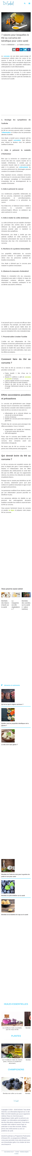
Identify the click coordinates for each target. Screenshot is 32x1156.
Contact (17, 1151)
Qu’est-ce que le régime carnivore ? (12, 704)
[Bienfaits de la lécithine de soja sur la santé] (8, 906)
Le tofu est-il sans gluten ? (9, 744)
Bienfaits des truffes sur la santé (12, 1093)
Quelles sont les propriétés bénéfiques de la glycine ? (15, 724)
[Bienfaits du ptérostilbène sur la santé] (8, 887)
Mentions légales (24, 1151)
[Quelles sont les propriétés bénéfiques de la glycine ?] (8, 715)
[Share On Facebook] (29, 49)
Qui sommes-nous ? (9, 1151)
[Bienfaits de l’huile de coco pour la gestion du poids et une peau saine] (8, 866)
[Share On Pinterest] (17, 49)
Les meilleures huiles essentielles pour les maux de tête (12, 1028)
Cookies (16, 1153)
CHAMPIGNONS (16, 1069)
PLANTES (16, 1036)
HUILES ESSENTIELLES (16, 1004)
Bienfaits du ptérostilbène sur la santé (13, 895)
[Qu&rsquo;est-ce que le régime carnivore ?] (8, 696)
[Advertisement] (16, 97)
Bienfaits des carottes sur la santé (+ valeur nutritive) (26, 605)
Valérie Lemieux (24, 44)
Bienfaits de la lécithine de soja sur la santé (14, 914)
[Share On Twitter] (25, 49)
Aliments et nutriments (12, 685)
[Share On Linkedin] (21, 49)
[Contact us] (14, 49)
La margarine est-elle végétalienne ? (16, 605)
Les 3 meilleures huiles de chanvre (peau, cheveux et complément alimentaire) (12, 1061)
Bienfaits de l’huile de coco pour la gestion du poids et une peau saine (15, 875)
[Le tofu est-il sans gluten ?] (8, 736)
